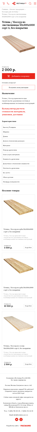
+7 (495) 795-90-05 (14, 411)
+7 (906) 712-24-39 (27, 411)
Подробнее (28, 247)
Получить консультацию (18, 87)
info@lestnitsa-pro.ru (21, 415)
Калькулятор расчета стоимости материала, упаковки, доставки (13, 111)
